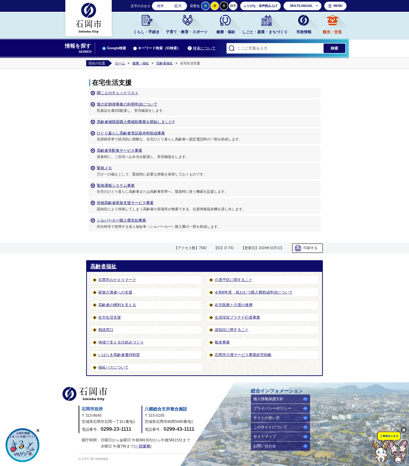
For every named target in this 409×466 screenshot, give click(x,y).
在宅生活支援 (109, 317)
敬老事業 (222, 342)
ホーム (120, 63)
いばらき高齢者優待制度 (119, 355)
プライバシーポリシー (272, 408)
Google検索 (116, 48)
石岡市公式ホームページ (84, 394)
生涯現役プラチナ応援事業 (237, 317)
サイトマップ (264, 437)
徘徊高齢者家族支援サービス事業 (125, 203)
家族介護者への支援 (115, 292)
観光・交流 (332, 32)
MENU (337, 6)
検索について (204, 48)
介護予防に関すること (234, 280)
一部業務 (142, 446)
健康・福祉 (225, 32)
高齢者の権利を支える (117, 305)
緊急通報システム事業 (116, 186)
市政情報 (303, 32)
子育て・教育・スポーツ (187, 32)
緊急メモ (104, 168)
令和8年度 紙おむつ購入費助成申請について (254, 292)
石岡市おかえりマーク (117, 280)
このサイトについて (270, 427)
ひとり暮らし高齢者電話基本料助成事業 (131, 133)
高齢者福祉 (164, 63)
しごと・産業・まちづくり (265, 32)
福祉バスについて (113, 367)
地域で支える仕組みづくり (121, 342)
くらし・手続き (146, 32)
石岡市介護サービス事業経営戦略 (243, 355)
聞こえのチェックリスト (117, 93)
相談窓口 (105, 330)
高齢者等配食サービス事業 (119, 150)
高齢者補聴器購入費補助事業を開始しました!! (135, 122)
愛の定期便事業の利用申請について (127, 104)
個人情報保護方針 (268, 399)
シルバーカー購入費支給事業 (121, 220)
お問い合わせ (264, 446)
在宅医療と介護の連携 (234, 305)
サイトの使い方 (266, 418)
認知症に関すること (232, 330)
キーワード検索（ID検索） (159, 48)
